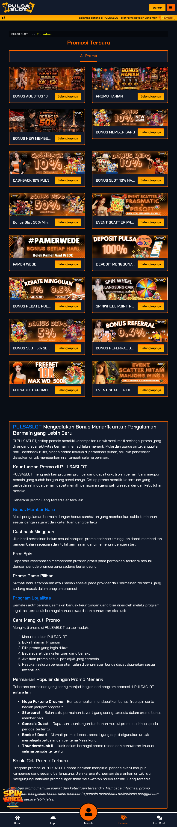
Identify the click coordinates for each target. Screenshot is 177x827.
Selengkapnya (68, 96)
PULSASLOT (19, 34)
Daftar (157, 7)
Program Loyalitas (32, 598)
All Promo (88, 55)
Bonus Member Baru (34, 509)
